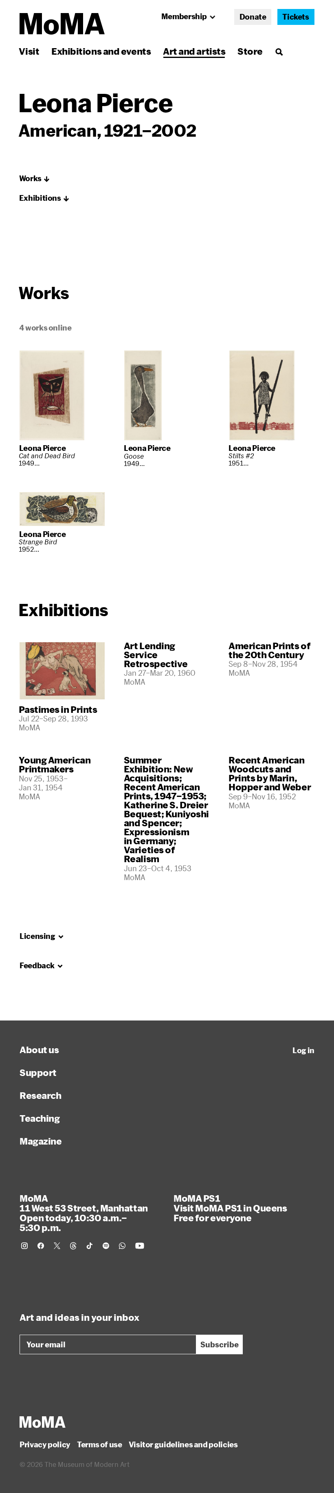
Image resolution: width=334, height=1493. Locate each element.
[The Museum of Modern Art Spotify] (106, 1246)
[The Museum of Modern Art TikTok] (89, 1246)
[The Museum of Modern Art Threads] (73, 1246)
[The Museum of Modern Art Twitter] (57, 1246)
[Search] (279, 51)
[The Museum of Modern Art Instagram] (24, 1246)
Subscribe (219, 1344)
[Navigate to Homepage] (62, 24)
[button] (34, 179)
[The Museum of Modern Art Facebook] (41, 1246)
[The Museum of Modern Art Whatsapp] (122, 1246)
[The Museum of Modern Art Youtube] (139, 1246)
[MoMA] (42, 1422)
